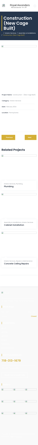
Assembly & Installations (12, 222)
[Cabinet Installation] (16, 214)
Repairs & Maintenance (24, 261)
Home (4, 328)
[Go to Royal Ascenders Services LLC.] (2, 33)
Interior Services (9, 184)
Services (4, 332)
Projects (4, 340)
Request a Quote (8, 348)
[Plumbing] (16, 176)
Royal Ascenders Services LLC (24, 434)
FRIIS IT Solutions (16, 437)
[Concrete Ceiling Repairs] (16, 253)
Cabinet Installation (14, 225)
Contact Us (6, 344)
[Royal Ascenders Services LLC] (19, 6)
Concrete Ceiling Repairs (16, 263)
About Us (5, 336)
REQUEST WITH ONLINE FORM (14, 375)
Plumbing (19, 184)
